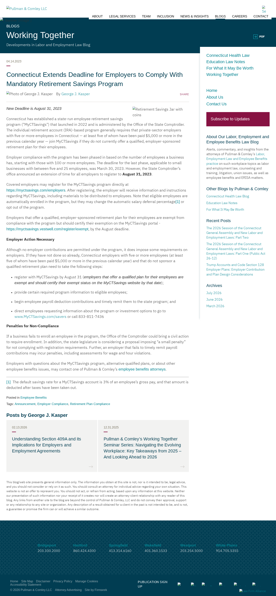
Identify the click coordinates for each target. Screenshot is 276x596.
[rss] (193, 584)
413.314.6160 (120, 551)
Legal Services (122, 16)
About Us (214, 97)
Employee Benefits (33, 397)
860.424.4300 (84, 551)
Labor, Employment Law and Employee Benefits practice (236, 159)
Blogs (220, 16)
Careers (239, 16)
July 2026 (214, 293)
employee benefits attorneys (142, 369)
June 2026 (214, 299)
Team (146, 16)
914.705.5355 (227, 551)
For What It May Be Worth (229, 68)
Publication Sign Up (152, 584)
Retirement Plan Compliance (90, 404)
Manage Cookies (86, 581)
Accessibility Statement (25, 584)
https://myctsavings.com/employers (35, 190)
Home (211, 90)
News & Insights (194, 16)
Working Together (222, 74)
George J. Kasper (75, 94)
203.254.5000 (191, 551)
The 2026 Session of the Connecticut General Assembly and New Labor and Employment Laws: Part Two (234, 233)
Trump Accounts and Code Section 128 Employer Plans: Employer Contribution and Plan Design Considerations (235, 269)
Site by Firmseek (96, 590)
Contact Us (216, 104)
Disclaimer (43, 581)
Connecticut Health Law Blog (227, 196)
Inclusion (165, 16)
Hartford (80, 545)
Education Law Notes (226, 62)
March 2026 (215, 306)
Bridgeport (47, 545)
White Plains (226, 545)
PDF (262, 36)
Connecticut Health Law (228, 55)
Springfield (118, 545)
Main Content (124, 5)
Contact (260, 16)
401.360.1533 (156, 551)
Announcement (25, 404)
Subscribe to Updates (230, 119)
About (97, 16)
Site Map (27, 581)
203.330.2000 (49, 551)
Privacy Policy (62, 581)
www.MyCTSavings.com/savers (40, 317)
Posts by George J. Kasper (37, 415)
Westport (188, 545)
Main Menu (126, 5)
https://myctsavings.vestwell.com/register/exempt (47, 229)
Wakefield (153, 545)
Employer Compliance (52, 404)
